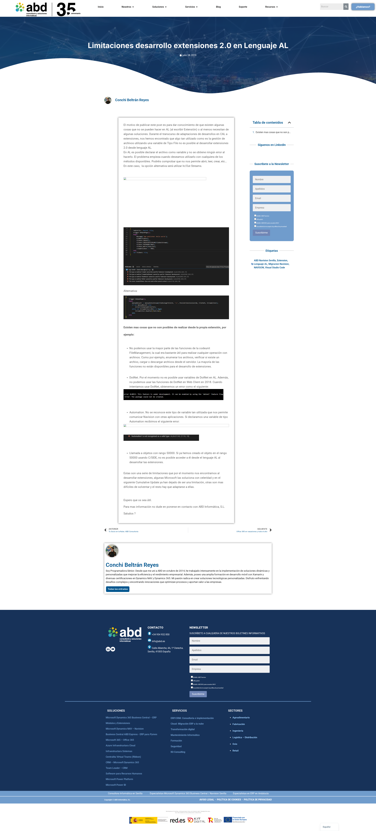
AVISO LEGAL (206, 799)
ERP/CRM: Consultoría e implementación (192, 718)
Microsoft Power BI (116, 785)
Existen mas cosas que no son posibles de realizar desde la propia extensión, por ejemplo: (273, 132)
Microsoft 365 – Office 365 (120, 740)
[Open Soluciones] (166, 7)
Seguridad (176, 746)
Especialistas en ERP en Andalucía (251, 793)
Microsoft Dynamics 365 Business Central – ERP (131, 717)
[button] (289, 122)
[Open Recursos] (277, 7)
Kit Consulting (178, 752)
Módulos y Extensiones (118, 723)
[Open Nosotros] (133, 7)
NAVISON (259, 267)
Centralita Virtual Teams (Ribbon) (123, 756)
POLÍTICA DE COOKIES (229, 799)
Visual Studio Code (275, 267)
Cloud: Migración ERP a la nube (187, 723)
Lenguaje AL (260, 264)
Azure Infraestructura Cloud (120, 745)
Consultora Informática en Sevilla (125, 793)
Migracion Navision (278, 264)
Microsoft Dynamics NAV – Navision (125, 728)
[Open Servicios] (197, 7)
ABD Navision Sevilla (265, 260)
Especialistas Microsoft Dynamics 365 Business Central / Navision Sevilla (188, 793)
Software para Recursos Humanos (124, 773)
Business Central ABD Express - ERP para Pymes (131, 734)
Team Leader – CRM (116, 768)
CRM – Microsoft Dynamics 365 (122, 762)
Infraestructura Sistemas (119, 751)
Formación (176, 740)
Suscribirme (261, 232)
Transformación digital (183, 729)
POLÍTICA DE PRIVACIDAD (258, 799)
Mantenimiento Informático (185, 735)
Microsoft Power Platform (119, 779)
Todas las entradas (118, 589)
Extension (282, 260)
